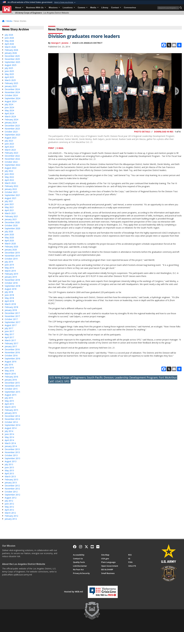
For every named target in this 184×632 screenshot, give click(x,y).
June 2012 (9, 503)
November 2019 (12, 255)
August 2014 (10, 428)
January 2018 (11, 310)
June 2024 (9, 107)
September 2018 (12, 286)
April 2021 (9, 210)
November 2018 (12, 279)
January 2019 (11, 276)
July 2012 (9, 500)
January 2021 (11, 219)
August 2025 (10, 65)
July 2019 (9, 261)
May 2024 (9, 110)
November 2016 (12, 352)
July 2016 (9, 364)
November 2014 (12, 419)
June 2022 (9, 174)
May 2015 (9, 400)
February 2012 (11, 515)
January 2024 (11, 122)
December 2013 (12, 449)
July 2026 (9, 34)
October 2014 (11, 422)
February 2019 (11, 273)
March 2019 (10, 270)
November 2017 (12, 316)
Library (104, 7)
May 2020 (9, 237)
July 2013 (9, 464)
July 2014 (9, 431)
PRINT (51, 148)
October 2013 (11, 455)
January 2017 (11, 346)
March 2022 (10, 183)
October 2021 (11, 192)
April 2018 (9, 301)
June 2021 (9, 204)
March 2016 (10, 373)
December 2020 (12, 222)
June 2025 (9, 71)
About (18, 7)
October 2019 (11, 258)
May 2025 (9, 74)
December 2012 (12, 485)
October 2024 (11, 95)
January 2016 (11, 379)
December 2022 (12, 155)
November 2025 (12, 59)
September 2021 (12, 195)
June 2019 (9, 264)
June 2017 (9, 331)
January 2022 (11, 189)
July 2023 (9, 140)
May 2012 (9, 506)
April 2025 (9, 77)
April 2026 (9, 43)
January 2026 (11, 53)
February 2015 (11, 410)
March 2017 (10, 340)
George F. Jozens (59, 42)
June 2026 (9, 37)
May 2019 (9, 267)
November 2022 (12, 158)
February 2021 (11, 216)
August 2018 (10, 289)
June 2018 (9, 295)
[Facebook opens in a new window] (74, 546)
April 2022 (9, 180)
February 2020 (11, 246)
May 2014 (9, 437)
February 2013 (11, 479)
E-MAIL (60, 148)
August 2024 (10, 101)
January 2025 (11, 86)
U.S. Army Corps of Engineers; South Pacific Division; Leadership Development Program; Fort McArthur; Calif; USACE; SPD (112, 379)
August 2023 (10, 137)
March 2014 (10, 443)
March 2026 (10, 47)
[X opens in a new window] (86, 546)
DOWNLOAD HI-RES (163, 131)
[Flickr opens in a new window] (97, 546)
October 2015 (11, 388)
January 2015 (11, 413)
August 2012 (10, 497)
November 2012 (12, 488)
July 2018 (9, 292)
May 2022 (9, 177)
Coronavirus (130, 7)
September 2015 (12, 391)
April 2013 (9, 473)
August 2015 (10, 394)
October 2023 (11, 131)
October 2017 (11, 319)
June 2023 (9, 143)
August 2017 (10, 325)
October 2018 (11, 282)
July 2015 (9, 397)
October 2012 (11, 491)
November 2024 (12, 92)
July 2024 (9, 104)
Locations (68, 7)
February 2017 (11, 343)
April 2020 (9, 240)
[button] (65, 2)
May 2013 (9, 470)
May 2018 (9, 298)
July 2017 (9, 328)
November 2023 (12, 128)
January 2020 (11, 249)
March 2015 (10, 407)
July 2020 (9, 231)
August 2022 (10, 168)
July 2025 (9, 68)
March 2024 (10, 116)
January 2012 (11, 518)
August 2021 (10, 198)
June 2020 (9, 234)
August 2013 (10, 461)
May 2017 (9, 334)
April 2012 (9, 509)
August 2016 (10, 361)
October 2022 (11, 161)
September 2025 (12, 62)
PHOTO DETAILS (142, 131)
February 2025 (11, 83)
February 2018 (11, 307)
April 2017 (9, 337)
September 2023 (12, 134)
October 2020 (11, 225)
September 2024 (12, 98)
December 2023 (12, 125)
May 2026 (9, 40)
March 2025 (10, 80)
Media (93, 7)
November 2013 (12, 452)
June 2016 (9, 367)
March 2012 (10, 512)
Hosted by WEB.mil (73, 591)
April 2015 (9, 404)
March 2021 (10, 213)
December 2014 (12, 416)
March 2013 (10, 476)
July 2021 (9, 201)
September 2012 (12, 494)
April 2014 (9, 440)
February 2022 (11, 186)
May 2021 (9, 207)
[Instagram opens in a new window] (80, 546)
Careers (82, 7)
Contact (115, 7)
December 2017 (12, 313)
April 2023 (9, 146)
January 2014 (11, 446)
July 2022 (9, 171)
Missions (53, 7)
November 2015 (12, 385)
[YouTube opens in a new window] (92, 546)
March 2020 (10, 243)
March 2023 (10, 149)
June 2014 (9, 434)
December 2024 (12, 89)
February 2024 (11, 119)
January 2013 (11, 482)
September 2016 (12, 358)
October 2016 (11, 355)
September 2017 (12, 322)
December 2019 (12, 252)
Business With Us (35, 7)
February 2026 (11, 50)
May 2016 (9, 370)
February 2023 (11, 152)
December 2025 (12, 56)
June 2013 (9, 467)
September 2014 (12, 425)
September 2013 (12, 458)
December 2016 (12, 349)
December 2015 (12, 382)
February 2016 (11, 376)
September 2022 (12, 165)
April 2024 (9, 113)
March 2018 (10, 304)
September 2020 (12, 228)
